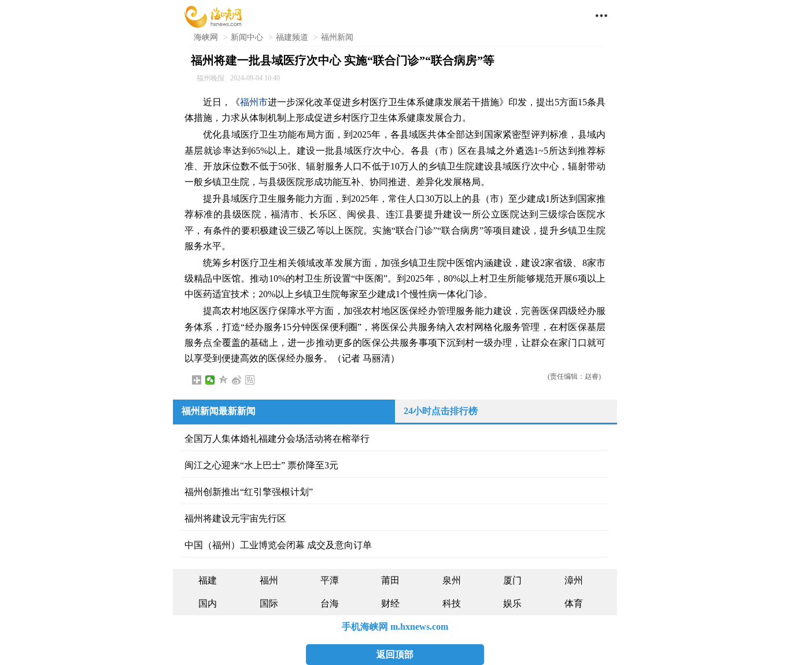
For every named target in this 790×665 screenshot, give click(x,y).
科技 (451, 603)
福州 (269, 580)
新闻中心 (247, 37)
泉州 (451, 580)
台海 (329, 603)
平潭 (329, 580)
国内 (207, 603)
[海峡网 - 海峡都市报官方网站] (213, 16)
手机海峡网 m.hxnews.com (395, 626)
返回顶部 (395, 654)
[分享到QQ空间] (223, 380)
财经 (390, 603)
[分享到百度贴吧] (250, 380)
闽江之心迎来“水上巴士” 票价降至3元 (261, 465)
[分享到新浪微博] (237, 380)
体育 (573, 603)
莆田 (390, 580)
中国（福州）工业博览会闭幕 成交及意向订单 (278, 545)
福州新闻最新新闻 (219, 411)
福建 (207, 580)
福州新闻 (337, 37)
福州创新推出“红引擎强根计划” (248, 492)
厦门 (512, 580)
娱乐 (512, 603)
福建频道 (292, 37)
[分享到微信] (210, 380)
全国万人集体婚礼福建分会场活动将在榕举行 (277, 439)
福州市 (254, 102)
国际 (269, 603)
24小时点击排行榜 (441, 411)
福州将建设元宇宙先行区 (235, 518)
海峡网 (206, 37)
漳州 (573, 580)
